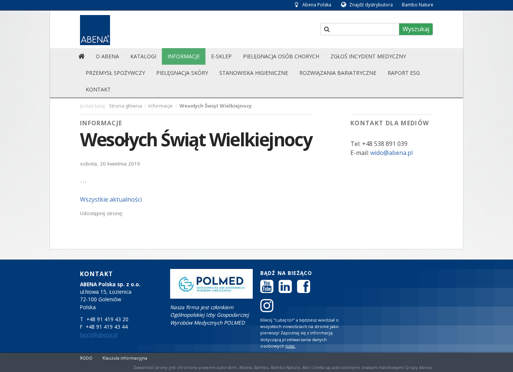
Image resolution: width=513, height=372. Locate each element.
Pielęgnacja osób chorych (281, 56)
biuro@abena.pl (99, 334)
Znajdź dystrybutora (371, 5)
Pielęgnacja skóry (182, 72)
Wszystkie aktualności (111, 199)
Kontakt (98, 89)
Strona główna (125, 105)
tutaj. (290, 346)
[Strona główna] (81, 56)
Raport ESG (404, 72)
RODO (86, 358)
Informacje (183, 56)
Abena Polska (316, 5)
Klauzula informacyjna (125, 358)
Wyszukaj (416, 29)
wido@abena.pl (391, 153)
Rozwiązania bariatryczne (337, 72)
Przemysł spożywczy (115, 72)
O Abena (107, 56)
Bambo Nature (417, 5)
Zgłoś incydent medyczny (368, 56)
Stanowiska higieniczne (253, 72)
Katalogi (143, 56)
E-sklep (221, 56)
